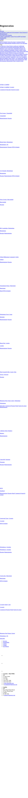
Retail (23, 42)
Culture (2, 36)
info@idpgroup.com (9, 683)
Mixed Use (22, 47)
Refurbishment (8, 51)
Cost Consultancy (23, 57)
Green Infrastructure (19, 59)
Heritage (14, 51)
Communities (7, 36)
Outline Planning (16, 55)
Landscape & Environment (12, 32)
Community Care (14, 57)
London (21, 50)
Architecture (3, 32)
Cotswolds (2, 57)
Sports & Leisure (12, 42)
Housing (2, 43)
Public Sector (23, 55)
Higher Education (10, 59)
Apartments (6, 50)
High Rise (25, 51)
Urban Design (9, 46)
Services (2, 31)
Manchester (20, 58)
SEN (4, 59)
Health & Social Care (17, 43)
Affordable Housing (18, 48)
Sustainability (3, 38)
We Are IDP (17, 36)
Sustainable (11, 50)
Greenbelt (7, 57)
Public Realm (20, 51)
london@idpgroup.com (9, 695)
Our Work (2, 35)
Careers (12, 36)
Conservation (10, 48)
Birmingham (3, 54)
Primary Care (14, 58)
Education (24, 43)
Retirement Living (10, 54)
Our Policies (6, 646)
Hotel (14, 61)
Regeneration (16, 47)
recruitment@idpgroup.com (10, 684)
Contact (2, 39)
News (6, 35)
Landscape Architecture (18, 46)
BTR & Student (3, 42)
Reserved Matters (4, 58)
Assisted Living (19, 61)
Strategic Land (3, 48)
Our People (23, 36)
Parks (10, 58)
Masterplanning (8, 43)
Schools (17, 50)
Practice (10, 35)
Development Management (6, 61)
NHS (25, 59)
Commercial (19, 42)
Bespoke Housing (4, 52)
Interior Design (8, 55)
